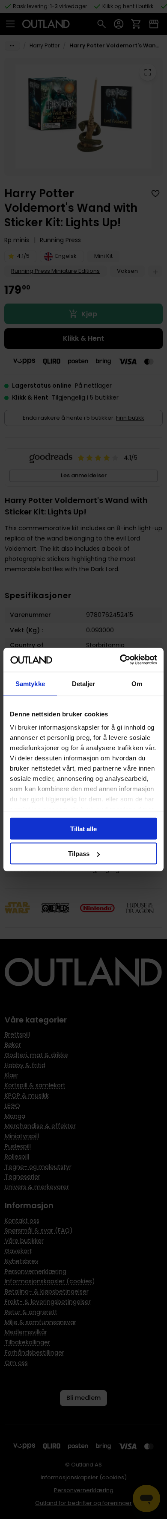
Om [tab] (136, 683)
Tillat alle (83, 828)
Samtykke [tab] (30, 683)
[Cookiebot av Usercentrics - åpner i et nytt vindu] (120, 660)
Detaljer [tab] (83, 683)
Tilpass (78, 853)
